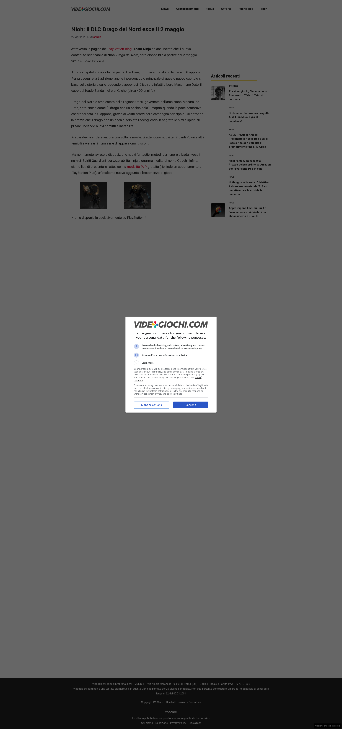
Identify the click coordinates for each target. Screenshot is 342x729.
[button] (171, 362)
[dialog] (171, 365)
